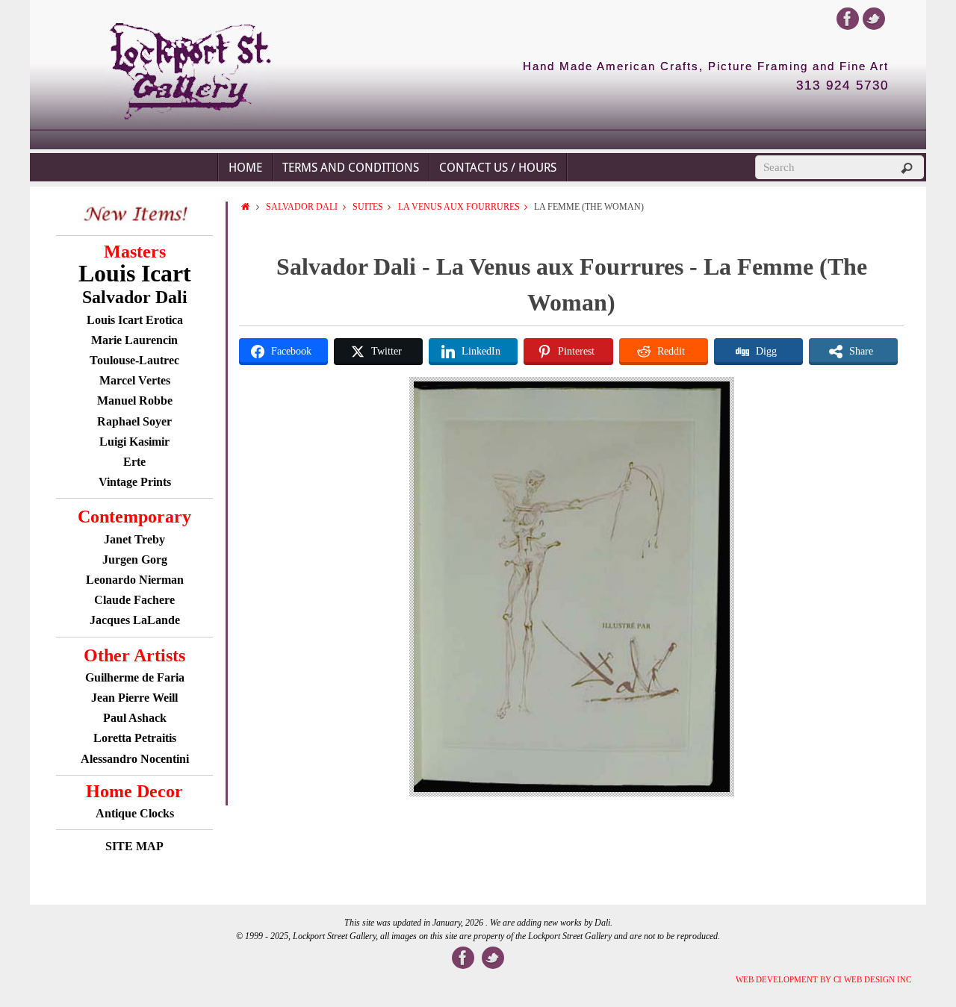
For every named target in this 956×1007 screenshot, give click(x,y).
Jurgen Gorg (134, 559)
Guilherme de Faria (134, 677)
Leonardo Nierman (135, 579)
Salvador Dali (302, 207)
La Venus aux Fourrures (459, 207)
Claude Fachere (134, 599)
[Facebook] (847, 18)
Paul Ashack (135, 717)
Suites (368, 207)
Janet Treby (134, 539)
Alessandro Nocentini (135, 758)
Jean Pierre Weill (134, 697)
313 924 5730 (842, 86)
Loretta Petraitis (134, 738)
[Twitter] (874, 18)
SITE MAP (134, 846)
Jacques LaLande (135, 620)
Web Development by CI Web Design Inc (823, 979)
